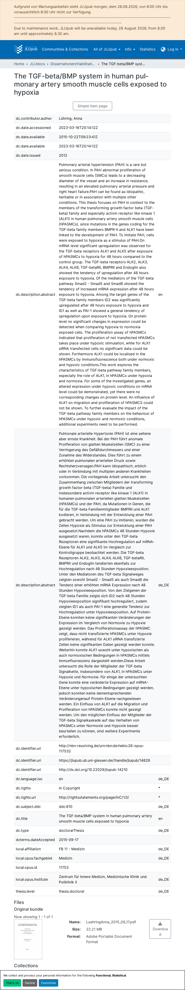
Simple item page (92, 106)
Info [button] (128, 49)
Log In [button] (173, 49)
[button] (25, 49)
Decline (30, 983)
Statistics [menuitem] (147, 49)
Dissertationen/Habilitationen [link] (73, 64)
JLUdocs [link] (37, 64)
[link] (160, 929)
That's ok (12, 983)
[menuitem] (106, 49)
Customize (48, 983)
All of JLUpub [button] (105, 49)
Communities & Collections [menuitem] (65, 49)
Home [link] (19, 64)
